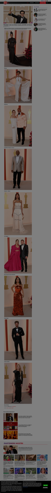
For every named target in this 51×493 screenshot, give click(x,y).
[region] (25, 487)
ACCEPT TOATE (45, 485)
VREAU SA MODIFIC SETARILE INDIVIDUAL (45, 487)
